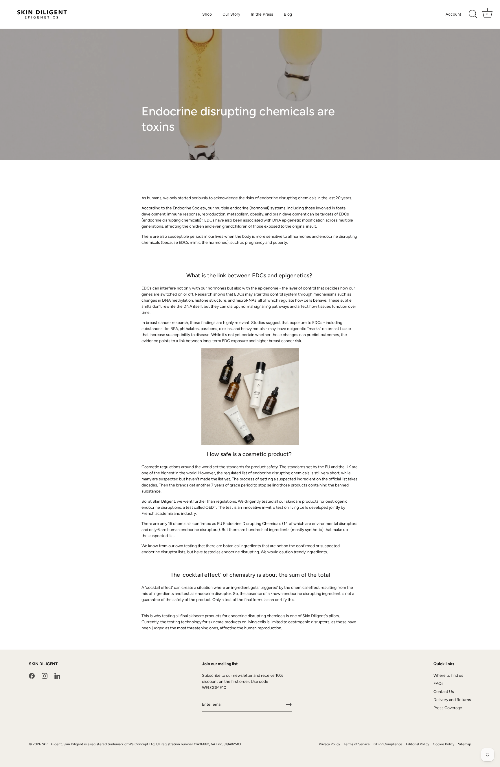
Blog (288, 14)
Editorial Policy (417, 744)
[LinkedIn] (57, 675)
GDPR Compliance (388, 744)
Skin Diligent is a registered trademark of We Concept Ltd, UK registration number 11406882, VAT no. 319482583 (152, 744)
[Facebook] (32, 675)
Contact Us (443, 691)
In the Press (262, 14)
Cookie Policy (443, 744)
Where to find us (448, 675)
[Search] (472, 14)
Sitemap (464, 744)
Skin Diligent (52, 744)
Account (453, 14)
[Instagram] (44, 675)
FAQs (438, 683)
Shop (207, 14)
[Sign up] (289, 704)
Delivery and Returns (452, 699)
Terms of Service (357, 744)
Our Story (231, 14)
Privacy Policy (329, 744)
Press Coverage (447, 707)
